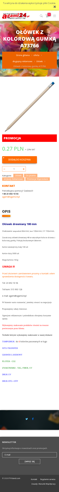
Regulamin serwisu (47, 479)
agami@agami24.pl (11, 196)
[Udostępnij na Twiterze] (26, 419)
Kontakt (34, 479)
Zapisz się (29, 461)
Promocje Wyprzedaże (37, 179)
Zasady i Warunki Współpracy (43, 484)
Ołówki (18, 175)
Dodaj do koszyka (19, 159)
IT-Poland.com (14, 478)
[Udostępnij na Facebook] (33, 419)
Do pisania (31, 175)
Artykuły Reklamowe (13, 179)
